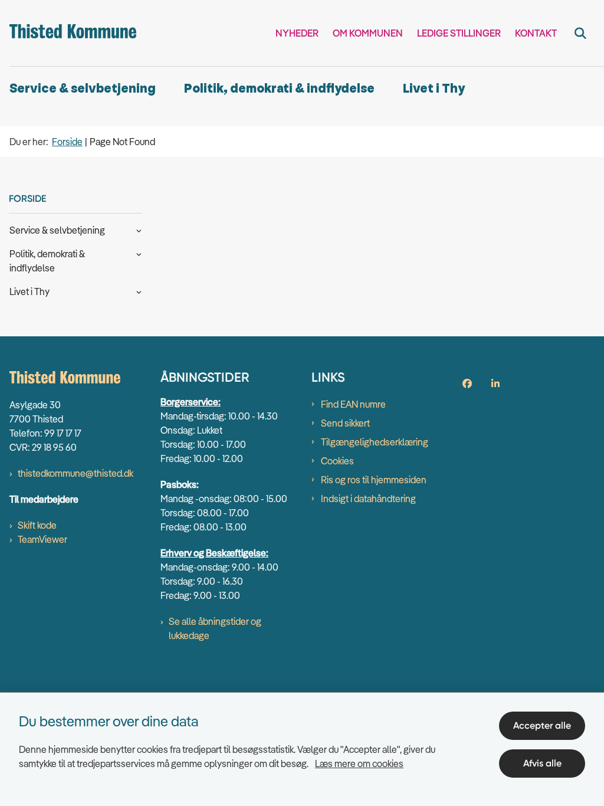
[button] (136, 229)
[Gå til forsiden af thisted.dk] (68, 33)
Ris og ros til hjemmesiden (373, 480)
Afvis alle (542, 763)
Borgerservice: (190, 402)
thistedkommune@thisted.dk (75, 473)
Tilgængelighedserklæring (374, 442)
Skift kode (37, 525)
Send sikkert (345, 423)
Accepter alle (542, 725)
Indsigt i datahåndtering (368, 498)
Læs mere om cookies (359, 763)
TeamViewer (42, 539)
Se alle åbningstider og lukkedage (215, 628)
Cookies (337, 461)
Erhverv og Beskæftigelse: (214, 553)
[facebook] (467, 383)
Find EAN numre (353, 404)
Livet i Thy (434, 89)
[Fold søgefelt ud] (580, 33)
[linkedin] (495, 383)
